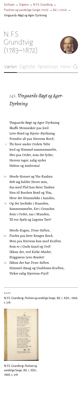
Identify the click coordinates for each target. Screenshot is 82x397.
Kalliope (9, 4)
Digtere (24, 4)
